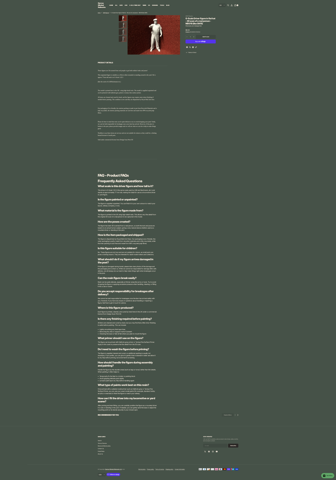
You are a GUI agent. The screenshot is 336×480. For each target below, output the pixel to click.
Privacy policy (150, 469)
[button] (231, 5)
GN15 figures (106, 12)
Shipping (187, 32)
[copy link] (195, 47)
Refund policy (141, 469)
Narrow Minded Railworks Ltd (113, 469)
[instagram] (213, 452)
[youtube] (217, 452)
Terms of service (159, 469)
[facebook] (187, 47)
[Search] (228, 5)
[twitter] (190, 47)
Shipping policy (169, 469)
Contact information (180, 469)
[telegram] (192, 47)
